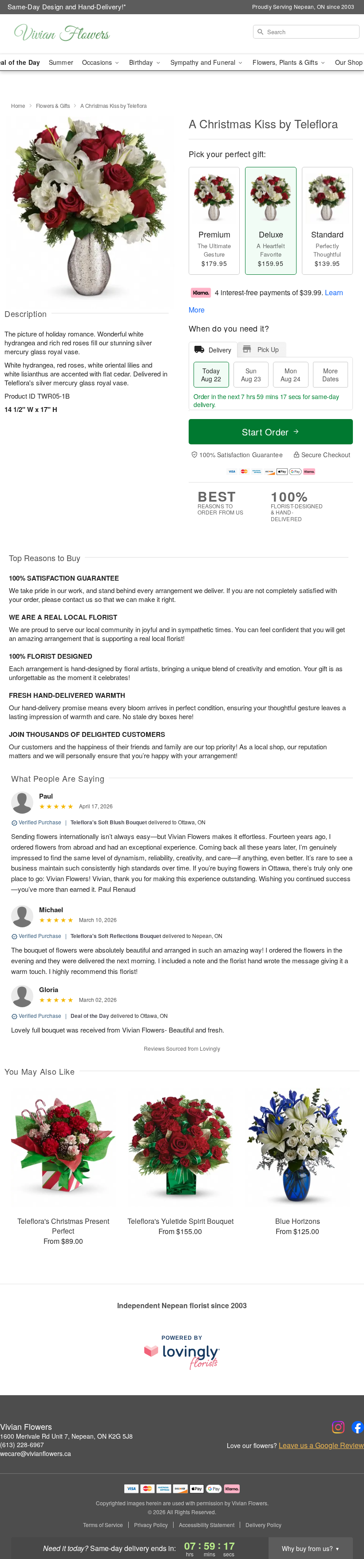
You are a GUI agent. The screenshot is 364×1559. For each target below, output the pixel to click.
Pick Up (268, 349)
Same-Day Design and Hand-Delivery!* (67, 6)
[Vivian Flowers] (62, 34)
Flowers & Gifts (53, 105)
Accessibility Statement (206, 1524)
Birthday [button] (141, 62)
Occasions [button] (98, 62)
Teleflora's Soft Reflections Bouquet (116, 936)
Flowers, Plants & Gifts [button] (286, 62)
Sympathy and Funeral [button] (203, 62)
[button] (341, 1521)
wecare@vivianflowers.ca (35, 1453)
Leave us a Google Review (321, 1445)
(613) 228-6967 (22, 1444)
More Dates (330, 374)
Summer (61, 62)
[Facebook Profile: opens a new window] (358, 1427)
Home (18, 105)
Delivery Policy (263, 1524)
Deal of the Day (90, 1016)
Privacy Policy (151, 1524)
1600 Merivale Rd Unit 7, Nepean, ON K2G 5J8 (66, 1436)
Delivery (220, 349)
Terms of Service (103, 1524)
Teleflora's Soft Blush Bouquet (109, 822)
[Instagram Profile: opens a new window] (338, 1427)
